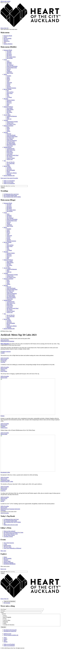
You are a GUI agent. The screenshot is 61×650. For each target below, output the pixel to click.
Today (8, 61)
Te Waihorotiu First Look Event (11, 194)
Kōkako (2, 415)
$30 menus (9, 54)
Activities (6, 120)
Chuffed (2, 353)
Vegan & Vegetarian (11, 88)
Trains (8, 129)
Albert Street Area (11, 150)
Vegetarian (3, 510)
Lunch (8, 77)
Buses (8, 127)
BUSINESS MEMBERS (9, 563)
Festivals (9, 69)
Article (18, 509)
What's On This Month (12, 66)
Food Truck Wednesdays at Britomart (12, 548)
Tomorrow (9, 62)
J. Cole (5, 544)
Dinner (8, 78)
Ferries (8, 128)
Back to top (3, 569)
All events (9, 51)
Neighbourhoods (7, 147)
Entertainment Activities (12, 121)
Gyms (8, 113)
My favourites (7, 602)
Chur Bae (3, 362)
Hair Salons (9, 112)
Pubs (8, 94)
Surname (3, 610)
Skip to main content (5, 1)
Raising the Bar (7, 545)
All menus (9, 52)
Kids (8, 105)
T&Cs (5, 640)
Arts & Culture (7, 114)
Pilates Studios (10, 109)
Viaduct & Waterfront (12, 140)
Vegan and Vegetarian (9, 341)
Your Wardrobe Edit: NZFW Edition (12, 196)
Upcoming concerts (8, 536)
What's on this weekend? (9, 531)
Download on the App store (10, 629)
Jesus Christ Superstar (9, 542)
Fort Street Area (10, 137)
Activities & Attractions (8, 624)
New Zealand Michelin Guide (11, 533)
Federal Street (10, 152)
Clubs (8, 96)
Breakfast (9, 75)
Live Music (9, 97)
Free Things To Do (11, 124)
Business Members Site (9, 175)
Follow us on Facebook (9, 180)
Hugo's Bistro (4, 371)
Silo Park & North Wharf (12, 155)
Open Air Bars (10, 92)
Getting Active (10, 123)
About (5, 637)
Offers (4, 623)
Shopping (6, 39)
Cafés (8, 81)
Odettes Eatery (4, 427)
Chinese (8, 83)
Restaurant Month (8, 35)
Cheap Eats (9, 82)
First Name (3, 609)
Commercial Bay (11, 148)
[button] (7, 178)
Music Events (10, 73)
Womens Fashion (11, 100)
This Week (9, 63)
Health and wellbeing (12, 172)
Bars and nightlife (11, 170)
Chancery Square (11, 158)
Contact (5, 639)
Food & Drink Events (12, 67)
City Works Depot (11, 143)
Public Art (9, 119)
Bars (8, 90)
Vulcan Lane (10, 159)
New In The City (11, 162)
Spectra (2, 501)
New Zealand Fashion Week (10, 195)
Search (2, 187)
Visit (5, 160)
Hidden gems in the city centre (11, 524)
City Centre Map (10, 163)
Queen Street (10, 139)
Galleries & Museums (12, 116)
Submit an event (7, 633)
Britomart (9, 133)
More (5, 42)
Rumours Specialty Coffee (7, 481)
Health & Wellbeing (8, 106)
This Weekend (10, 65)
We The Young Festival (9, 535)
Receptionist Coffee (5, 472)
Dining (5, 74)
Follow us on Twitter (8, 182)
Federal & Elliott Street (12, 136)
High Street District (11, 144)
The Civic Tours (7, 546)
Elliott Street (9, 151)
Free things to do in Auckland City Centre (13, 532)
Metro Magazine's (5, 343)
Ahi (4, 523)
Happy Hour (9, 93)
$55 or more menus (11, 56)
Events (5, 37)
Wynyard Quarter (11, 141)
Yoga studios (10, 108)
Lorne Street (9, 154)
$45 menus (9, 55)
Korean (8, 85)
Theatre (8, 70)
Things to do (7, 41)
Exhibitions (9, 71)
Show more (3, 550)
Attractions (9, 168)
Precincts (6, 132)
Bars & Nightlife (7, 38)
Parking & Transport (8, 125)
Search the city (4, 186)
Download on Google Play (10, 631)
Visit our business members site (11, 635)
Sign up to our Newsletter (9, 601)
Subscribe (3, 627)
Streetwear (9, 102)
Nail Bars (9, 110)
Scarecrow (3, 490)
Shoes (8, 104)
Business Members (8, 43)
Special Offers (7, 166)
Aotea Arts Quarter (11, 135)
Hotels (8, 164)
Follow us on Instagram (9, 183)
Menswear (9, 101)
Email (2, 612)
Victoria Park (10, 146)
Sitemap (5, 641)
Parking (8, 131)
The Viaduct (9, 156)
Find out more (4, 359)
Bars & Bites (10, 58)
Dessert (8, 79)
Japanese (9, 86)
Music (8, 117)
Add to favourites (5, 339)
